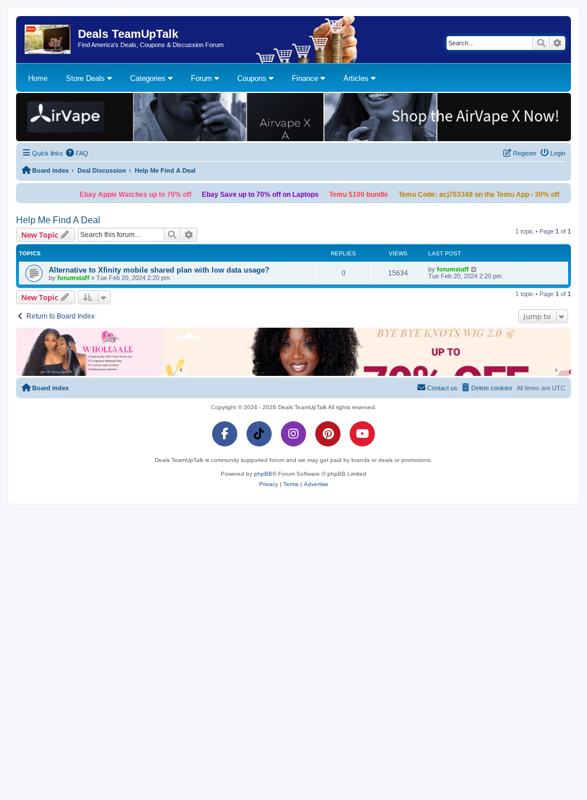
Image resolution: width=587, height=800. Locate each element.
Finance (306, 78)
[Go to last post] (474, 269)
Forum (202, 78)
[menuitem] (77, 153)
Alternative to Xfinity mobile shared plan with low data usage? (159, 270)
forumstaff (73, 277)
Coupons (253, 78)
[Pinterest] (328, 433)
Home (38, 78)
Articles (357, 78)
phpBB (263, 474)
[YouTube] (362, 433)
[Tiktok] (259, 433)
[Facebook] (224, 433)
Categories (149, 78)
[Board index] (48, 39)
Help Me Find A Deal (58, 220)
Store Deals (86, 78)
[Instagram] (293, 433)
